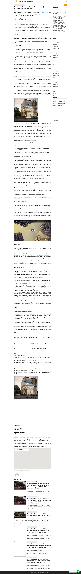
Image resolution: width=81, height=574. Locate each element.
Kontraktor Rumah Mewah (26, 1)
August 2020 (55, 77)
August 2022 (55, 50)
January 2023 (55, 41)
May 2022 (54, 51)
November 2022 (56, 44)
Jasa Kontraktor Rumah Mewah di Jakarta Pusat (22, 470)
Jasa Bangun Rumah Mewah (58, 99)
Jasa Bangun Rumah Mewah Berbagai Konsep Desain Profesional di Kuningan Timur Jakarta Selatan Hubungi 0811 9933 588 (59, 32)
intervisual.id (35, 213)
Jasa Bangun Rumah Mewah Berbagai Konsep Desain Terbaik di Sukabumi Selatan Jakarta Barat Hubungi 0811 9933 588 (59, 27)
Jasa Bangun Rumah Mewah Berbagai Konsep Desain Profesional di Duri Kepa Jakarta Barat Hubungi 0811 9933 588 (59, 11)
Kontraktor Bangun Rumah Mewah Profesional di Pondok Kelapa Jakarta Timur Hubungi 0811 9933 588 (38, 530)
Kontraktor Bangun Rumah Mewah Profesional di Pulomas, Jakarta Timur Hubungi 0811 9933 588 (39, 500)
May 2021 (54, 64)
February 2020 (55, 84)
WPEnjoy (48, 572)
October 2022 (55, 46)
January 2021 (55, 71)
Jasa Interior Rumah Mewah (58, 107)
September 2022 (56, 48)
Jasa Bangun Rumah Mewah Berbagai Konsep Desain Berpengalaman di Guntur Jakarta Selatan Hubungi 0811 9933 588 (59, 22)
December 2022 (56, 42)
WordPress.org (55, 120)
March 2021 (55, 68)
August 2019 (55, 89)
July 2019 (54, 91)
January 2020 (55, 86)
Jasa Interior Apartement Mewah (59, 101)
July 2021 (54, 60)
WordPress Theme (43, 572)
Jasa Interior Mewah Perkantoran (59, 103)
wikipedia (28, 123)
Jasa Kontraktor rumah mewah (19, 4)
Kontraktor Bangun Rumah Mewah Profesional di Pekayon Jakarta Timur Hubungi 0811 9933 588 (38, 515)
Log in (54, 115)
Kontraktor (42, 12)
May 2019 (54, 95)
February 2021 (55, 69)
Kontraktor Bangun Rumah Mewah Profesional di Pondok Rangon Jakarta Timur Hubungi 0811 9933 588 (39, 485)
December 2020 (56, 73)
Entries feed (55, 116)
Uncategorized (55, 110)
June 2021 (54, 62)
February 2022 (55, 55)
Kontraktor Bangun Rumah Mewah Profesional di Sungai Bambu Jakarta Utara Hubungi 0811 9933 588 (38, 560)
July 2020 (54, 79)
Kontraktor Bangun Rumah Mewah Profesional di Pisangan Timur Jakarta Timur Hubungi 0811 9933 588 (39, 545)
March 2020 (55, 82)
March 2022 (55, 53)
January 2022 (55, 57)
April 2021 (54, 66)
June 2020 (54, 80)
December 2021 (56, 59)
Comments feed (56, 118)
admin (16, 10)
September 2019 (56, 88)
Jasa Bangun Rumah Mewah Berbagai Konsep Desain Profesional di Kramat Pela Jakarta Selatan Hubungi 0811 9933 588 (59, 17)
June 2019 (54, 93)
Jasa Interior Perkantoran (57, 105)
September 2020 (56, 75)
